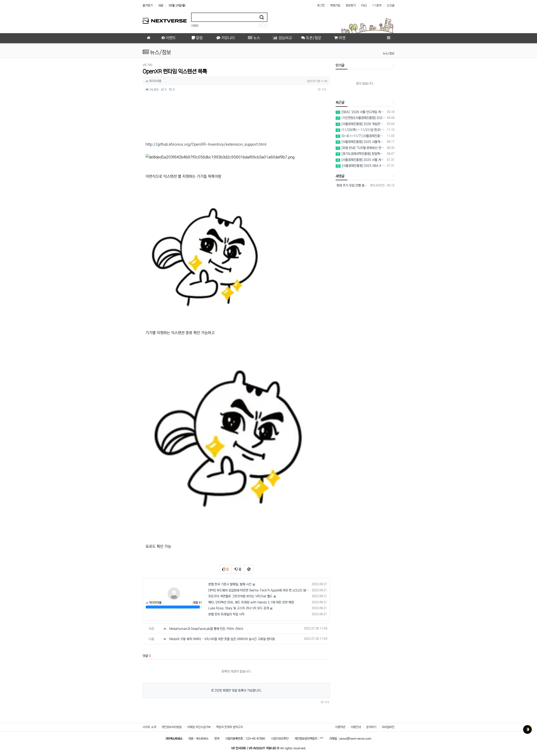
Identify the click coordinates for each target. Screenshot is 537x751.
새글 (160, 5)
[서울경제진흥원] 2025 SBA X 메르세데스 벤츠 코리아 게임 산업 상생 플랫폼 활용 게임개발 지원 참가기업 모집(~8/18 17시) (361, 165)
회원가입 (335, 5)
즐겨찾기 (148, 5)
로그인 (321, 5)
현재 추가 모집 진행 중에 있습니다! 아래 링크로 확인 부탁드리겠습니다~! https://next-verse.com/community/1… (352, 185)
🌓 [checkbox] (527, 729)
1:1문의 (376, 5)
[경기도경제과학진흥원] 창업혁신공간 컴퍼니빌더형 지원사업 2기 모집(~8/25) (361, 154)
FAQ (364, 5)
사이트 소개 (149, 727)
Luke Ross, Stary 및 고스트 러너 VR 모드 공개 (238, 608)
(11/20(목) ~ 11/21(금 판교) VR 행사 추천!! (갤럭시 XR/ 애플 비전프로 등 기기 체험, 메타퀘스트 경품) (361, 130)
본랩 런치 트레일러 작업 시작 (226, 614)
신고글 (390, 5)
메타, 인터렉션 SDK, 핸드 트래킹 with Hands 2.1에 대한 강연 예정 (251, 602)
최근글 (340, 102)
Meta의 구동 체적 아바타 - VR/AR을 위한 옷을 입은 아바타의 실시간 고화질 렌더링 (222, 639)
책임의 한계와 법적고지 (229, 727)
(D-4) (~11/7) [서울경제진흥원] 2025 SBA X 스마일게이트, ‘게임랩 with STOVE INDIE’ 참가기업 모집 (361, 136)
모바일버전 (388, 727)
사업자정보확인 (280, 738)
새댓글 (340, 176)
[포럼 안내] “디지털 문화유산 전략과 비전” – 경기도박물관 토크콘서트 (361, 148)
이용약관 (340, 727)
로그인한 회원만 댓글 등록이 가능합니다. (236, 690)
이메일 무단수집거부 (199, 727)
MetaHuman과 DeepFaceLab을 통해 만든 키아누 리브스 (206, 629)
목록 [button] (323, 89)
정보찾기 (351, 5)
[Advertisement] (121, 126)
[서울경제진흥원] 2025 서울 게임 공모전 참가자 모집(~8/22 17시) (361, 160)
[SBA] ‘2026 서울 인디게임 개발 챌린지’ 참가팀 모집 (361, 112)
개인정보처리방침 (172, 727)
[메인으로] (148, 38)
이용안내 (356, 727)
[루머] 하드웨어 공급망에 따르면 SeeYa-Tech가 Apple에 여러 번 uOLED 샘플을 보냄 (259, 590)
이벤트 (195, 25)
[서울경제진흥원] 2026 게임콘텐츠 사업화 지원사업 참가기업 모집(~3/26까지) (361, 124)
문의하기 (371, 727)
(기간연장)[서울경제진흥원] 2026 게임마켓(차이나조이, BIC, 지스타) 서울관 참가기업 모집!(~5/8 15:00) (361, 118)
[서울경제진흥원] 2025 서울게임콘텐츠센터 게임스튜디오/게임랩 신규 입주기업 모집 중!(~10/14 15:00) (361, 142)
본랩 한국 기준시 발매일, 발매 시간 (230, 584)
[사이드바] (388, 38)
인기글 (340, 65)
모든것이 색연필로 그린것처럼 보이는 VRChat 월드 (240, 596)
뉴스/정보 (388, 53)
